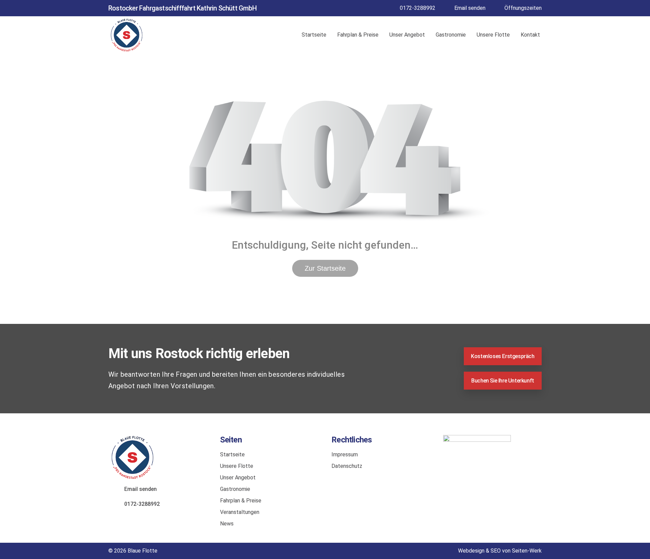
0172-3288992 (417, 8)
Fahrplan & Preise (357, 35)
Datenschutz (346, 466)
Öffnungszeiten (523, 8)
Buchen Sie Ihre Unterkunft (502, 380)
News (227, 523)
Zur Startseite (325, 268)
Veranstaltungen (239, 512)
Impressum (344, 454)
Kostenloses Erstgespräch (502, 356)
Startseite (314, 35)
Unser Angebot (407, 35)
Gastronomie (451, 35)
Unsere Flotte (493, 35)
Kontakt (530, 35)
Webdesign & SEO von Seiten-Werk (500, 550)
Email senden (469, 8)
